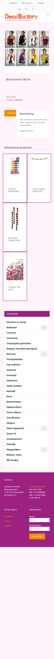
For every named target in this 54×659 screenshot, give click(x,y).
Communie (12, 338)
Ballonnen (25, 327)
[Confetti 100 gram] (15, 267)
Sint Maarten (13, 417)
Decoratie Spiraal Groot (14, 239)
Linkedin (7, 526)
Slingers (10, 423)
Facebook (8, 516)
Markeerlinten (13, 401)
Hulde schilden (14, 386)
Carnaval (18, 100)
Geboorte (11, 370)
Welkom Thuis (13, 455)
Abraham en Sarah (16, 322)
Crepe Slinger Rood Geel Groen (39, 191)
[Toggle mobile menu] (48, 14)
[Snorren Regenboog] (15, 169)
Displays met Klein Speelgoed (21, 348)
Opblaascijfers (13, 407)
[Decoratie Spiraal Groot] (15, 218)
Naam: (32, 516)
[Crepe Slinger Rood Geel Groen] (39, 169)
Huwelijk (10, 391)
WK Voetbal (12, 460)
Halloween (11, 380)
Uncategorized (14, 439)
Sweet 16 (11, 433)
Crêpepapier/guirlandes (18, 343)
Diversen (25, 354)
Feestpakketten (14, 359)
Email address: (35, 525)
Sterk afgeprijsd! (25, 428)
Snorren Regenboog (13, 190)
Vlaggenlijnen (25, 449)
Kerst (9, 396)
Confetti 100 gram (14, 288)
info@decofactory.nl (37, 487)
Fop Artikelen (13, 364)
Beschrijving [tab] (11, 113)
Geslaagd (11, 375)
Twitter (7, 521)
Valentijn (11, 444)
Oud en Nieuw (13, 412)
